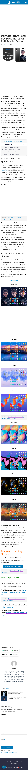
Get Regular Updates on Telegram (14, 141)
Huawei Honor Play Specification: (12, 147)
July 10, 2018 (10, 44)
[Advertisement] (14, 20)
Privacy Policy (19, 761)
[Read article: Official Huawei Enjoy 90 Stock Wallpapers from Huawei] (4, 693)
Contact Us (12, 761)
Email (3, 739)
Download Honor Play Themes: (11, 152)
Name (3, 733)
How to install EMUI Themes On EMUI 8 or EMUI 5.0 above (14, 592)
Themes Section (8, 607)
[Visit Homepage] (11, 2)
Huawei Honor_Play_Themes (13, 566)
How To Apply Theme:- (13, 154)
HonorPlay (4, 170)
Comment (4, 714)
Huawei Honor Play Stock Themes (12, 149)
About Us (6, 761)
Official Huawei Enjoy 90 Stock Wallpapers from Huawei (15, 692)
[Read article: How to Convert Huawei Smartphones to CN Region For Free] (4, 698)
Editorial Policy (14, 763)
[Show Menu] (2, 2)
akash (3, 44)
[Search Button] (26, 2)
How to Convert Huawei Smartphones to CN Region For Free (17, 697)
